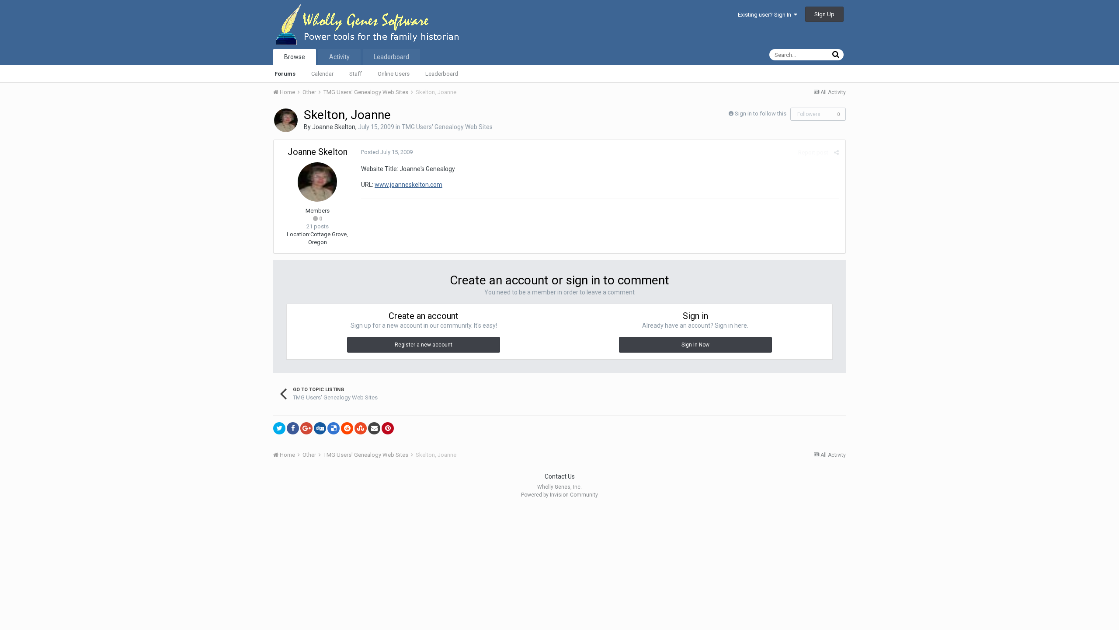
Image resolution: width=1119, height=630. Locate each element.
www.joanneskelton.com (408, 184)
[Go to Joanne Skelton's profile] (286, 120)
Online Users (394, 73)
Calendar (322, 73)
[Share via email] (374, 428)
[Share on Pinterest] (388, 428)
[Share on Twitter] (279, 428)
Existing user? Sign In (766, 14)
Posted (387, 152)
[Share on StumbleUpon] (360, 428)
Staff (355, 73)
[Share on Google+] (306, 428)
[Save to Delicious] (333, 428)
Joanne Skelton (333, 126)
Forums (285, 73)
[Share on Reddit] (347, 428)
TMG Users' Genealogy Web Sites (447, 126)
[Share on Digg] (320, 428)
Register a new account (423, 345)
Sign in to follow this (760, 113)
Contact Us (560, 476)
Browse (294, 56)
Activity (339, 56)
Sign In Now (695, 345)
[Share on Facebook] (293, 428)
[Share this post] (836, 152)
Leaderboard (441, 73)
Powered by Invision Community (559, 495)
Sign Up (824, 14)
